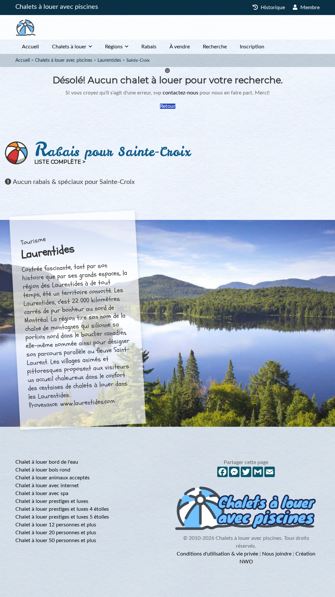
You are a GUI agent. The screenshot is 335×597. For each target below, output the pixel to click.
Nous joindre (276, 553)
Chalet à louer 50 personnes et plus (55, 540)
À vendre (179, 46)
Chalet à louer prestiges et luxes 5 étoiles (62, 517)
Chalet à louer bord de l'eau (46, 462)
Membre (309, 7)
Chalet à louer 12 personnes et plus (55, 524)
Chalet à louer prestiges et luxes (51, 501)
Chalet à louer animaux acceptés (52, 477)
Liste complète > (59, 162)
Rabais (148, 46)
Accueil (30, 46)
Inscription (252, 46)
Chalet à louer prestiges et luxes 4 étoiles (62, 509)
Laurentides (109, 60)
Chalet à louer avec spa (41, 493)
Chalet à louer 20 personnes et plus (55, 532)
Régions (114, 46)
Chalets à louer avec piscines (56, 7)
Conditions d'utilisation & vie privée (217, 553)
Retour (167, 106)
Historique (272, 7)
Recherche (215, 46)
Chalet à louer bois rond (42, 470)
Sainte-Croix (138, 60)
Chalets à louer (69, 46)
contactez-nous (180, 92)
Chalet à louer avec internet (47, 485)
